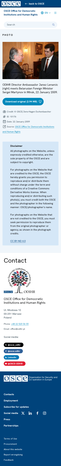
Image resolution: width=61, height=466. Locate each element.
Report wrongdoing (13, 454)
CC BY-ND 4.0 (18, 241)
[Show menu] (55, 13)
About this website (13, 449)
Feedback (8, 459)
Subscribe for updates (16, 406)
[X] (23, 413)
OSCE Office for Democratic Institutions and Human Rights (21, 12)
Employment (11, 400)
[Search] (53, 25)
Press (7, 419)
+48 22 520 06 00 (20, 323)
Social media (11, 413)
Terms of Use (10, 438)
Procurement (10, 444)
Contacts (9, 394)
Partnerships (11, 425)
